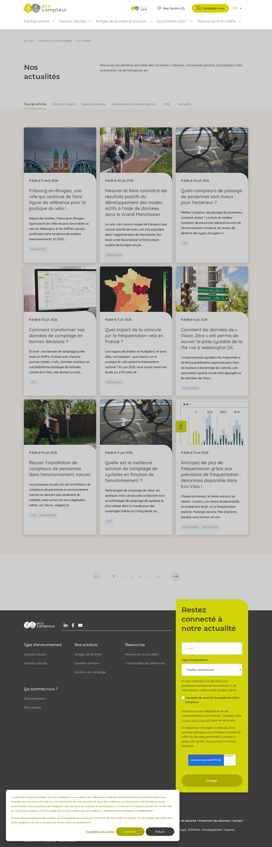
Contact (237, 820)
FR (235, 8)
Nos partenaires (35, 698)
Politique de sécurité (182, 820)
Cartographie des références (145, 663)
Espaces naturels (94, 104)
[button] (96, 576)
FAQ (167, 104)
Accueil (28, 40)
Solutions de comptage (90, 672)
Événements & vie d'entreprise (133, 104)
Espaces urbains (64, 104)
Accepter (130, 831)
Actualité (184, 104)
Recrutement (32, 707)
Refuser (160, 831)
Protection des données (214, 820)
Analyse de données (88, 654)
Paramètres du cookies (100, 831)
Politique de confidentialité (196, 720)
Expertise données (87, 663)
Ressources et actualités (55, 40)
